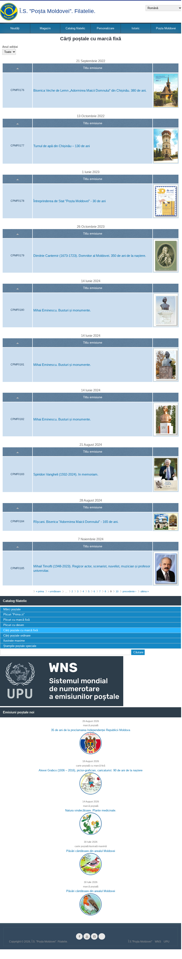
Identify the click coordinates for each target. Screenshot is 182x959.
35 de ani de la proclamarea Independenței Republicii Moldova (90, 730)
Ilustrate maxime (14, 640)
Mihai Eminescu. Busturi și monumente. (62, 310)
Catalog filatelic (75, 28)
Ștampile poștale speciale (19, 646)
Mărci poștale (12, 609)
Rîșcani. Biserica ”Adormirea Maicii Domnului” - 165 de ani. (75, 522)
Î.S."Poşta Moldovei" (140, 941)
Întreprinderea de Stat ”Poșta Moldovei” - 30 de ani (69, 201)
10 (117, 591)
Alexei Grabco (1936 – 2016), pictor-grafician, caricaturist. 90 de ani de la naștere (90, 770)
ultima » (144, 591)
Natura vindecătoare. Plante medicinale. (90, 810)
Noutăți (14, 28)
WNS (158, 941)
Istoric (136, 28)
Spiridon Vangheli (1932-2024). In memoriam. (65, 474)
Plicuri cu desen (13, 625)
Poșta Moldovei (166, 28)
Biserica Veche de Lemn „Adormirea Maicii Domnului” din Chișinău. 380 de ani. (89, 90)
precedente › (129, 591)
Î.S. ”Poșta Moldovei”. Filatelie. (57, 10)
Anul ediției (10, 46)
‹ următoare (54, 591)
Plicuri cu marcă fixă (16, 619)
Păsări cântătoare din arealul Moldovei (90, 851)
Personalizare (105, 28)
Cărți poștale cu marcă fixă (20, 630)
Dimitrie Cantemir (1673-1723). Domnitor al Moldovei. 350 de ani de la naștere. (89, 255)
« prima (40, 591)
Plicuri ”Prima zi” (14, 614)
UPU (166, 941)
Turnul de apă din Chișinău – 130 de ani (61, 146)
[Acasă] (9, 11)
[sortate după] (17, 68)
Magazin (45, 28)
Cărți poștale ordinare (16, 635)
